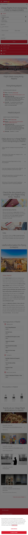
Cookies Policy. (14, 525)
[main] (14, 525)
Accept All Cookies (14, 532)
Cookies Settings (14, 528)
